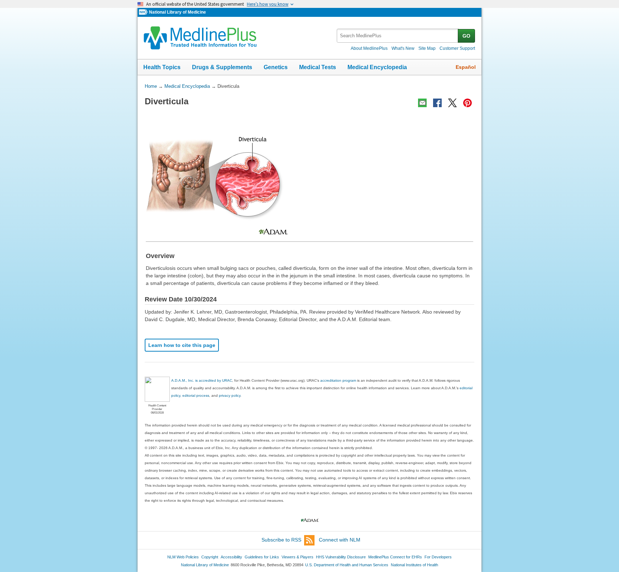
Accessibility (231, 557)
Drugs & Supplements (222, 67)
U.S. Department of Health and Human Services (346, 565)
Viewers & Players (297, 557)
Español (466, 67)
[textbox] (398, 36)
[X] (452, 103)
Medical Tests (317, 67)
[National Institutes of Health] (144, 12)
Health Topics (162, 67)
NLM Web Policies (183, 557)
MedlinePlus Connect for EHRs (395, 557)
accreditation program (338, 380)
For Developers (438, 557)
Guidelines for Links (262, 557)
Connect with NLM (339, 540)
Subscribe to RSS (281, 540)
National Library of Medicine (177, 12)
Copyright (209, 557)
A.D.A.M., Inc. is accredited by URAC (201, 380)
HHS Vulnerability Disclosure (341, 557)
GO (466, 36)
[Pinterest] (467, 103)
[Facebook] (437, 103)
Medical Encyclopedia (377, 67)
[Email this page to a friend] (422, 103)
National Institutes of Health (414, 565)
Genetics (276, 67)
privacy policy (229, 395)
